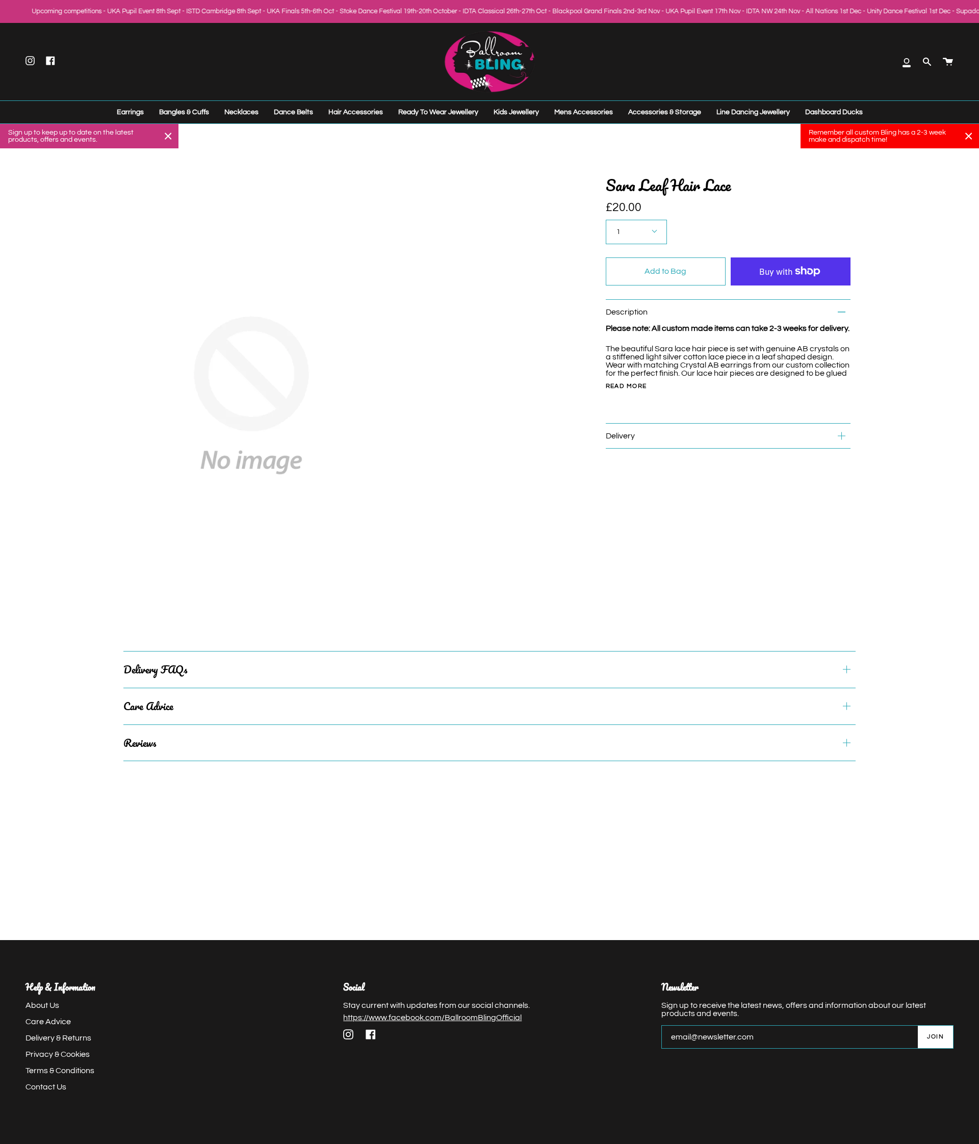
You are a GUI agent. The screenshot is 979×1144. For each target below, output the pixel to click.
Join (935, 1036)
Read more (626, 386)
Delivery (620, 436)
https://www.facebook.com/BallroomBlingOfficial (432, 1017)
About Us (42, 1005)
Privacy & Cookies (57, 1054)
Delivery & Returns (58, 1038)
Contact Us (45, 1087)
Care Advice (148, 706)
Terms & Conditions (59, 1071)
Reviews (139, 742)
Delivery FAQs (155, 669)
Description (627, 312)
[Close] (168, 136)
